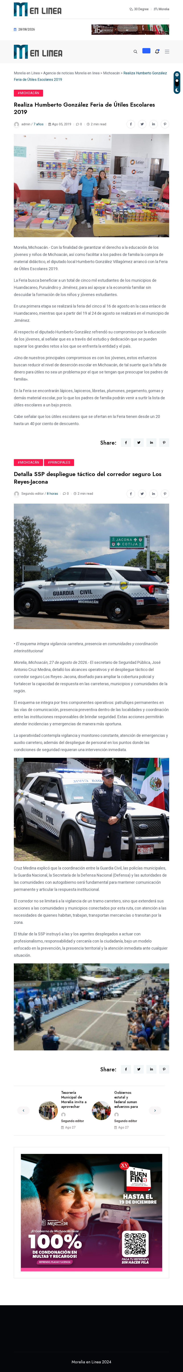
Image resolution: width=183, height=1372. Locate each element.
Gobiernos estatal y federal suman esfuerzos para (126, 1099)
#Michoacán (28, 93)
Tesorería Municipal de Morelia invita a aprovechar (74, 1099)
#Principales (59, 462)
